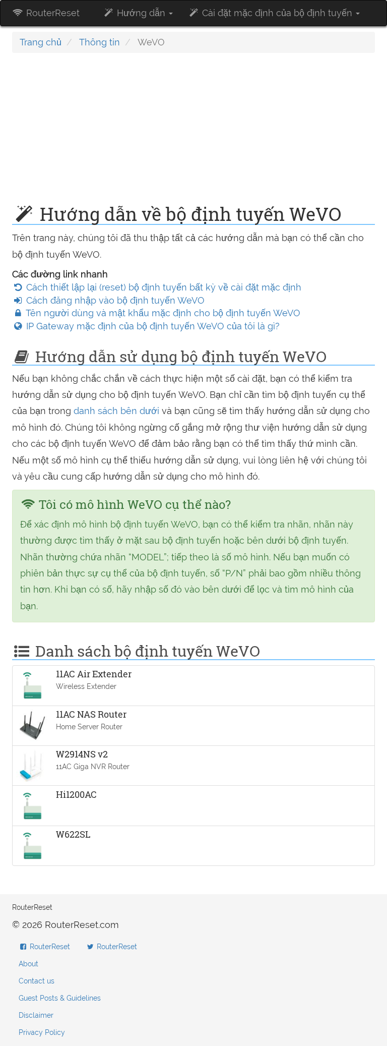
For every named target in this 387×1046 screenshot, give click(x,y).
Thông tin (99, 42)
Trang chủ (40, 42)
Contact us (36, 981)
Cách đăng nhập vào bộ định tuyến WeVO (114, 300)
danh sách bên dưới (116, 410)
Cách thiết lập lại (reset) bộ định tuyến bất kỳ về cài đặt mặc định (162, 287)
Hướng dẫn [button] (141, 13)
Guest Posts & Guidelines (60, 998)
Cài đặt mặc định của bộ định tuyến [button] (277, 13)
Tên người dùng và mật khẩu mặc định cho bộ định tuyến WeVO (162, 313)
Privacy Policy (42, 1032)
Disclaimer (36, 1015)
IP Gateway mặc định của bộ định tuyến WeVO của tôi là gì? (152, 326)
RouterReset (52, 13)
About (28, 964)
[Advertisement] (193, 133)
